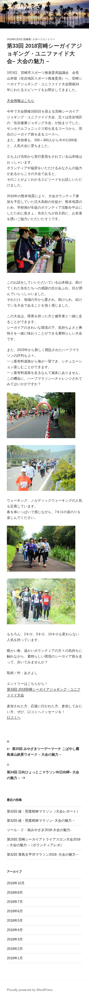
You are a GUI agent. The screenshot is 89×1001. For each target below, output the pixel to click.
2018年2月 (15, 949)
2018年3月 (15, 939)
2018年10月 (16, 883)
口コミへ (14, 717)
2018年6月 (15, 911)
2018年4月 (15, 930)
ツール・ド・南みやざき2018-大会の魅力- (39, 830)
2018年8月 (15, 892)
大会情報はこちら (20, 100)
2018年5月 (15, 920)
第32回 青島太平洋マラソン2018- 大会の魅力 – (42, 854)
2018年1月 (15, 958)
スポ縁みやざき (27, 7)
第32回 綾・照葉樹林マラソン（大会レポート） (43, 811)
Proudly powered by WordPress (29, 990)
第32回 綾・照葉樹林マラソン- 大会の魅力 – (40, 820)
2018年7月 (15, 902)
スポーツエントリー (43, 39)
